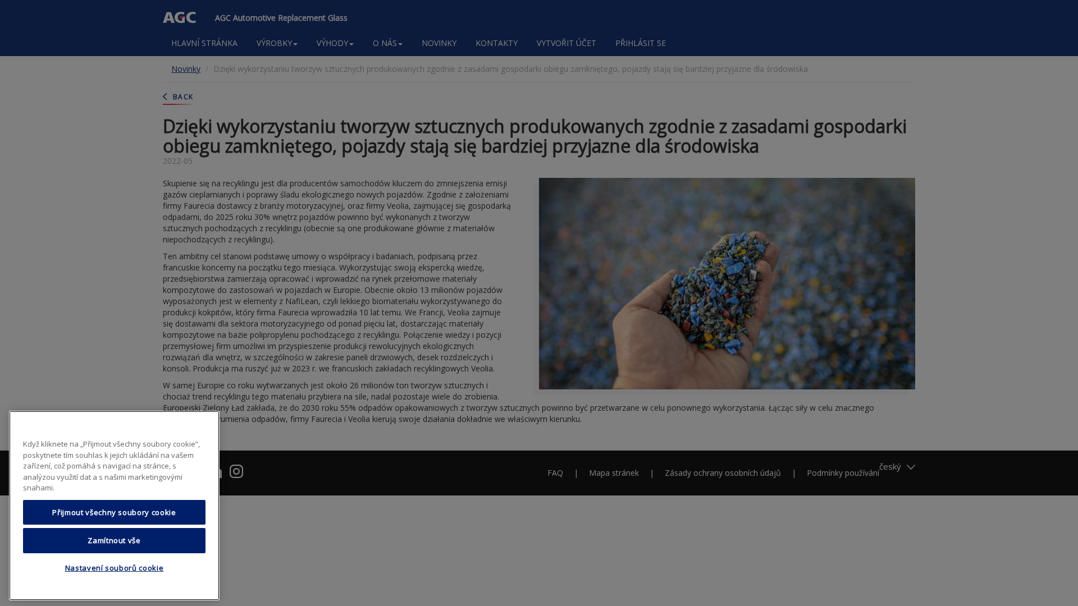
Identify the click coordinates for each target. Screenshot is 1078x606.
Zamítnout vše (114, 540)
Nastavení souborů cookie (114, 568)
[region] (114, 505)
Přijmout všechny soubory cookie (114, 512)
